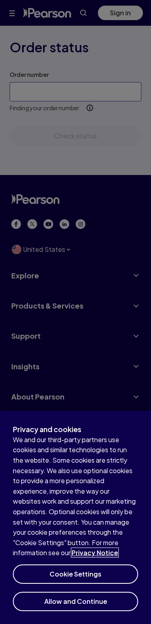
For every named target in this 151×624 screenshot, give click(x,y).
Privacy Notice (95, 552)
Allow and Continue (75, 601)
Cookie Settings (75, 574)
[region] (75, 517)
